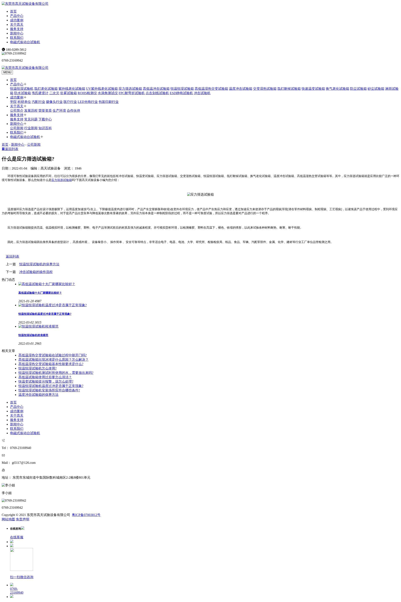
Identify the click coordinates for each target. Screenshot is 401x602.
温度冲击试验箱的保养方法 (38, 394)
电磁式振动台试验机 (25, 42)
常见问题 (31, 119)
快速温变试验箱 (313, 88)
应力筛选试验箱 (130, 88)
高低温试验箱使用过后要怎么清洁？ (45, 377)
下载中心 (45, 119)
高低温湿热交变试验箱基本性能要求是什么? (50, 364)
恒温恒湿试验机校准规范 (33, 335)
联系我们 (16, 37)
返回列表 (11, 149)
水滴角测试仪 (108, 93)
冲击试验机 (202, 93)
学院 (13, 102)
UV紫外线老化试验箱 (102, 88)
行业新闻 (31, 128)
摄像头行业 (54, 102)
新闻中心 (16, 33)
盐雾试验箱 (68, 93)
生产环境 (59, 110)
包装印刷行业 (109, 102)
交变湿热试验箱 (265, 88)
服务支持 (16, 29)
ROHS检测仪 (87, 93)
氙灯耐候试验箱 (289, 88)
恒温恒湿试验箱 (182, 88)
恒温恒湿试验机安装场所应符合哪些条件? (49, 390)
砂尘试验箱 (376, 88)
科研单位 (24, 102)
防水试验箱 (22, 93)
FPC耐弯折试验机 (132, 93)
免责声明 (22, 519)
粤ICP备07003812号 (86, 515)
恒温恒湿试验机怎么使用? (37, 368)
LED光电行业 (88, 102)
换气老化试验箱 (337, 88)
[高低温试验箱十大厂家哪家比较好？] (208, 284)
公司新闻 (16, 128)
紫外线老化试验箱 (71, 88)
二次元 (54, 93)
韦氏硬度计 (40, 93)
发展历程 (31, 110)
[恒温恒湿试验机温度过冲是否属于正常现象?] (208, 305)
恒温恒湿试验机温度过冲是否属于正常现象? (44, 313)
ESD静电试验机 (181, 93)
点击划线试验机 (157, 93)
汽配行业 (38, 102)
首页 (13, 11)
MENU (7, 72)
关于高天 (16, 24)
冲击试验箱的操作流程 (36, 272)
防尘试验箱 (358, 88)
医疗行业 (70, 102)
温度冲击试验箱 (240, 88)
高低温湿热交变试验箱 (211, 88)
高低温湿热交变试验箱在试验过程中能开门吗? (52, 355)
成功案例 (16, 20)
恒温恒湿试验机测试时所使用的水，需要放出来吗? (55, 372)
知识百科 (45, 128)
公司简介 (16, 110)
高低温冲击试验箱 (156, 88)
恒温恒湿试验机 (21, 88)
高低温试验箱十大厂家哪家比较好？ (40, 292)
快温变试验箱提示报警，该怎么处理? (45, 381)
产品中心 (16, 16)
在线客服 (16, 537)
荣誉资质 (45, 110)
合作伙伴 (73, 110)
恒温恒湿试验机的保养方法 (39, 264)
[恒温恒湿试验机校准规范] (208, 326)
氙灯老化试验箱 (46, 88)
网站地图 (8, 519)
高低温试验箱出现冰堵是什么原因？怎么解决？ (53, 359)
